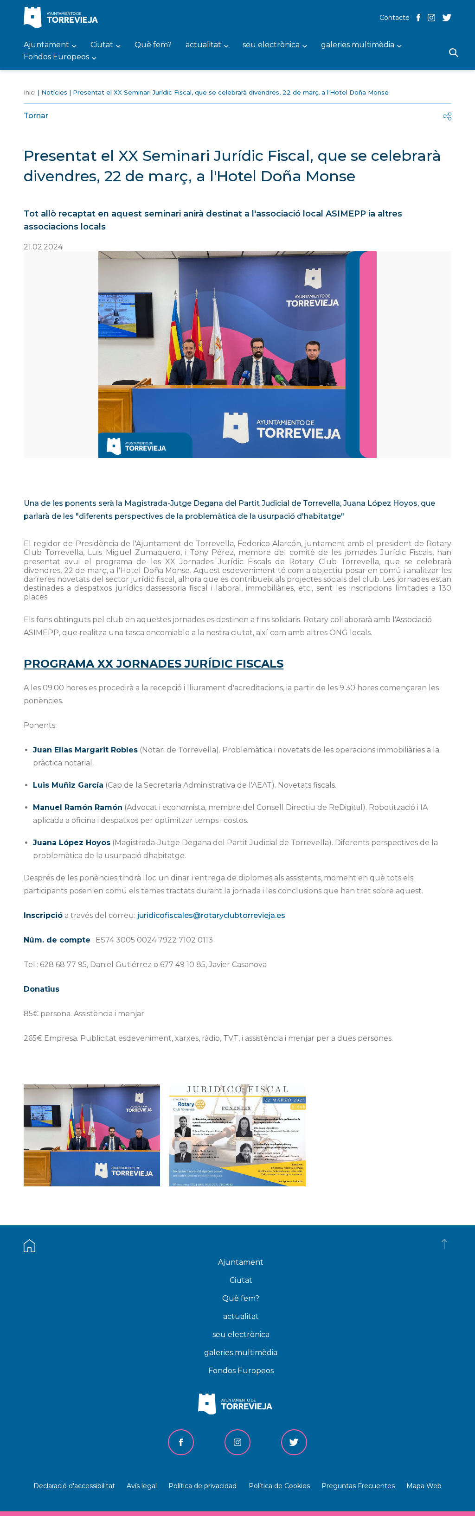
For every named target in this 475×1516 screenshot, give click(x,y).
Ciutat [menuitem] (101, 45)
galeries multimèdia (240, 1352)
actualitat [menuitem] (203, 45)
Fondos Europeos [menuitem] (56, 57)
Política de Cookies (279, 1486)
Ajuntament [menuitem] (46, 45)
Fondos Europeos (241, 1370)
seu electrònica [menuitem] (271, 45)
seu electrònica (241, 1334)
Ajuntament (240, 1262)
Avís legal (142, 1486)
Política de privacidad (202, 1486)
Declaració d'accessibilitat (74, 1486)
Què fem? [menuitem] (153, 45)
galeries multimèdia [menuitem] (357, 45)
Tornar (36, 115)
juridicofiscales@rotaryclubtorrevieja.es (211, 915)
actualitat (241, 1316)
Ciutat (241, 1280)
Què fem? (240, 1298)
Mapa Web (424, 1486)
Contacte (394, 17)
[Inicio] (63, 18)
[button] (92, 1183)
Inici (30, 92)
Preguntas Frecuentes (358, 1486)
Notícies (54, 92)
